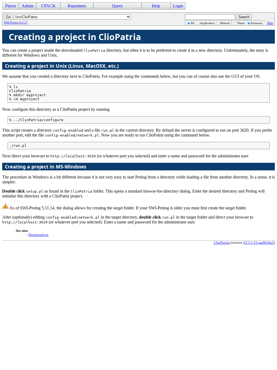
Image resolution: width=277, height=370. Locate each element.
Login (178, 6)
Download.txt (38, 235)
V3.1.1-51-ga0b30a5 (258, 243)
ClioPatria (222, 243)
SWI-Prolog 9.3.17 (16, 22)
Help (270, 23)
